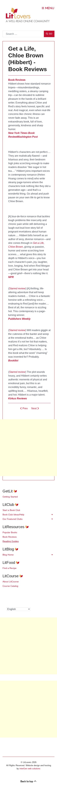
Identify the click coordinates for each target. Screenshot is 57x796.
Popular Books (10, 532)
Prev (25, 408)
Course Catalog (10, 586)
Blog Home (8, 554)
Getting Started (10, 496)
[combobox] (23, 34)
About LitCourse (11, 581)
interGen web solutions (29, 768)
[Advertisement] (28, 447)
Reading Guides (11, 541)
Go (50, 34)
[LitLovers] (28, 15)
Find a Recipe (9, 568)
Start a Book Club (11, 510)
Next (34, 408)
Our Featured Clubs (12, 519)
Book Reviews (10, 537)
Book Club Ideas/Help (13, 514)
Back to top (27, 781)
